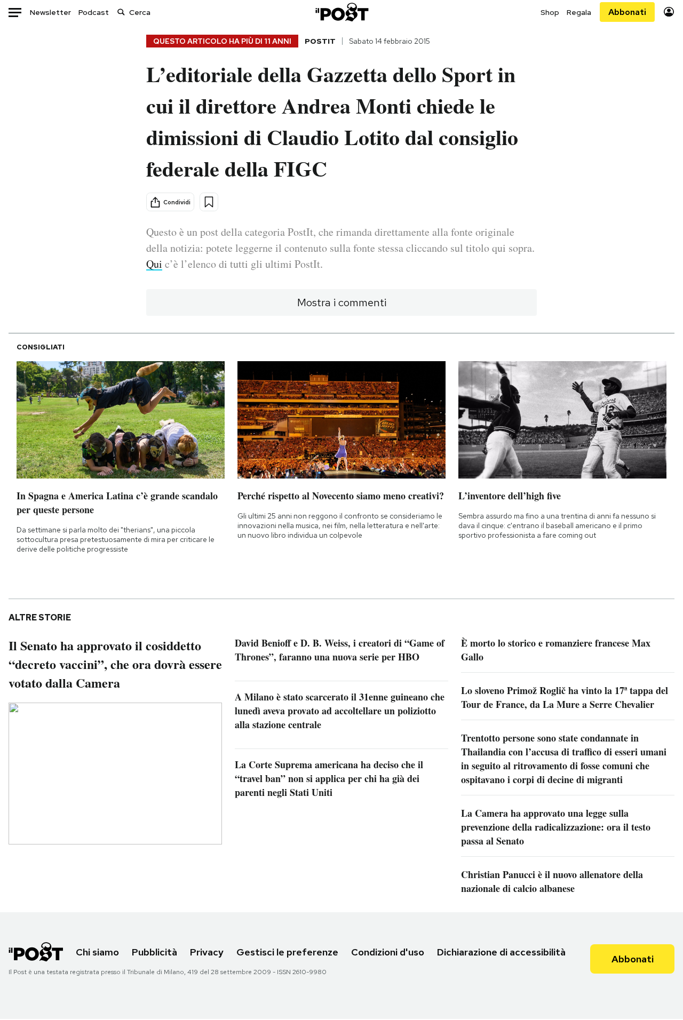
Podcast (93, 12)
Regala (579, 12)
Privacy (207, 952)
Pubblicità (154, 952)
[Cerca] (121, 12)
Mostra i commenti (341, 302)
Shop (550, 12)
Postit (320, 41)
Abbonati (627, 12)
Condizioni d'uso (387, 952)
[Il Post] (341, 12)
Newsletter (50, 12)
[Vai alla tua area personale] (668, 12)
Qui (154, 264)
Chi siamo (97, 952)
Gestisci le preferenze (287, 952)
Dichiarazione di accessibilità (501, 952)
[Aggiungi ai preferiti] (209, 202)
